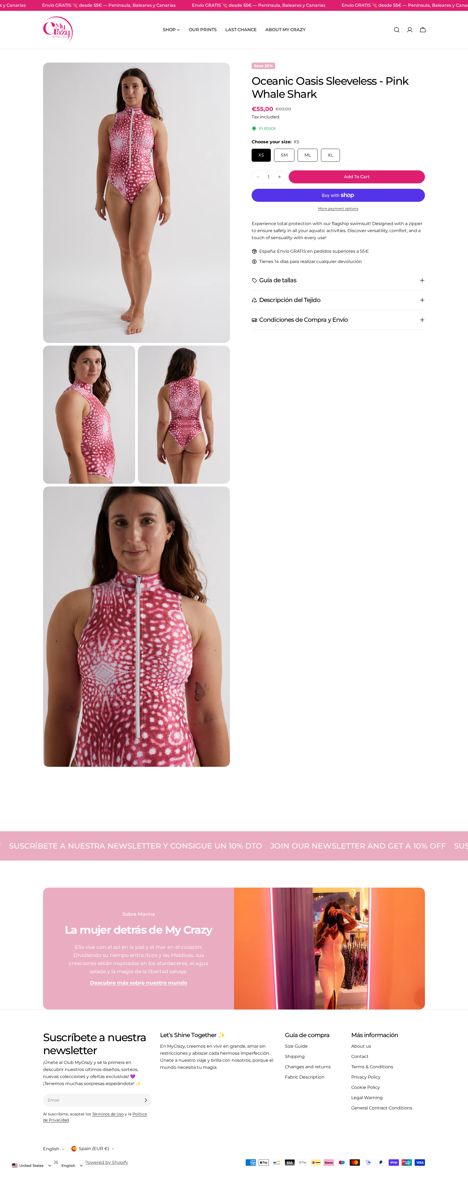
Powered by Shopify (106, 1162)
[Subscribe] (145, 1100)
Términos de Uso (108, 1114)
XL (330, 155)
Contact (360, 1056)
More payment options (338, 208)
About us (361, 1046)
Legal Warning (367, 1097)
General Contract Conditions (381, 1108)
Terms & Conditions (372, 1066)
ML (307, 155)
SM (284, 155)
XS (261, 155)
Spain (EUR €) (94, 1148)
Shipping (295, 1056)
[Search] (396, 29)
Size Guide (296, 1046)
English (51, 1149)
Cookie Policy (365, 1087)
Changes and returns (308, 1066)
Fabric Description (304, 1077)
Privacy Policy (366, 1077)
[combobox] (28, 1165)
